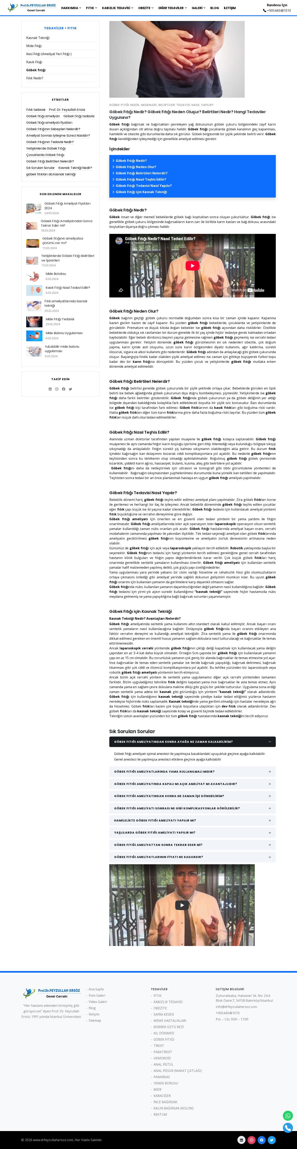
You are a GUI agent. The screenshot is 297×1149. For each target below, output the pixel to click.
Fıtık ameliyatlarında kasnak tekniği (65, 303)
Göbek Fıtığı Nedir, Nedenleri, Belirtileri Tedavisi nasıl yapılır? (161, 105)
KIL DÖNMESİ (164, 1033)
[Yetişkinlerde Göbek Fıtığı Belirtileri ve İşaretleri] (32, 261)
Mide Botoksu (56, 273)
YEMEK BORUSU (166, 1083)
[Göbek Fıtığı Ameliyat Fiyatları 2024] (33, 208)
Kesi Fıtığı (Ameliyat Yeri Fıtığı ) (49, 54)
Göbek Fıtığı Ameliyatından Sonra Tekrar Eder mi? (66, 223)
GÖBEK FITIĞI (164, 1039)
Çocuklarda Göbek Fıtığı (45, 155)
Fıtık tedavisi (35, 109)
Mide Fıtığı (34, 46)
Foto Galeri (97, 995)
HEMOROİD (162, 1058)
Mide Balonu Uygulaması (64, 333)
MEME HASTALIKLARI (170, 1020)
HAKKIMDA (69, 8)
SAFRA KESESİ (164, 1014)
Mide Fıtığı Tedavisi (60, 319)
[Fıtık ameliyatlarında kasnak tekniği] (33, 306)
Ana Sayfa (96, 989)
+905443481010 (278, 10)
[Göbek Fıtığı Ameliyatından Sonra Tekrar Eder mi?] (32, 226)
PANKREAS (162, 1077)
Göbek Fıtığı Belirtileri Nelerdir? (141, 173)
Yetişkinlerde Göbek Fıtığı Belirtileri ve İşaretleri (67, 258)
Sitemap (95, 1020)
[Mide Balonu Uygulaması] (34, 336)
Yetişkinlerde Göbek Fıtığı (46, 148)
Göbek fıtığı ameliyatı (43, 116)
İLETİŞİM (230, 8)
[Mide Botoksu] (34, 276)
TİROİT (159, 1045)
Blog (92, 1008)
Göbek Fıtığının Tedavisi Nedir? (50, 142)
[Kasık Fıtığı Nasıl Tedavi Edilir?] (34, 290)
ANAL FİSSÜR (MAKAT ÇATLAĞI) (178, 1070)
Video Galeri (98, 1001)
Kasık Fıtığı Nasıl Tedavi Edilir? (68, 287)
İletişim (94, 1014)
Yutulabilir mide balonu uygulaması (62, 348)
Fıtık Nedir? (34, 78)
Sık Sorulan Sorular (40, 167)
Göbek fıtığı (36, 70)
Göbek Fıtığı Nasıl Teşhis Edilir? (141, 179)
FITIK (90, 8)
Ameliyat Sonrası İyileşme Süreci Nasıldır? (58, 135)
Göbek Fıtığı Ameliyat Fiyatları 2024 (67, 205)
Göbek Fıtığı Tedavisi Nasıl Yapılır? (144, 185)
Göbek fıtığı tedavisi (78, 116)
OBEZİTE (144, 8)
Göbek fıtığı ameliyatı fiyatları (49, 122)
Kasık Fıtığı (34, 62)
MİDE (158, 1089)
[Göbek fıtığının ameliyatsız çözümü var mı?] (32, 243)
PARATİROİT (163, 1052)
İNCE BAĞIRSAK (165, 1102)
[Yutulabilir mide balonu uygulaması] (34, 351)
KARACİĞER (162, 1096)
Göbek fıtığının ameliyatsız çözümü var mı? (62, 240)
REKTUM (160, 1114)
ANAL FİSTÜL (164, 1064)
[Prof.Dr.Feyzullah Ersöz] (31, 7)
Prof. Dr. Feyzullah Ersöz (67, 109)
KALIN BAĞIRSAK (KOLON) (174, 1108)
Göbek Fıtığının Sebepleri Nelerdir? (53, 129)
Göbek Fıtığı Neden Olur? (136, 167)
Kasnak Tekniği (38, 38)
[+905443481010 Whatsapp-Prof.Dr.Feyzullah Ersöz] (288, 1116)
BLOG (214, 8)
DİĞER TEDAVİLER (171, 8)
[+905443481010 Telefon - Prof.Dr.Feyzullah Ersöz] (288, 1128)
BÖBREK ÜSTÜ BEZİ (169, 1027)
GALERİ (197, 8)
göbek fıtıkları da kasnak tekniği (50, 174)
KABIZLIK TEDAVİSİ (116, 8)
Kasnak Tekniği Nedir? (75, 167)
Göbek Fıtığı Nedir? (131, 160)
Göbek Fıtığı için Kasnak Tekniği (141, 192)
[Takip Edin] (50, 389)
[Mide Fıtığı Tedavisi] (34, 321)
